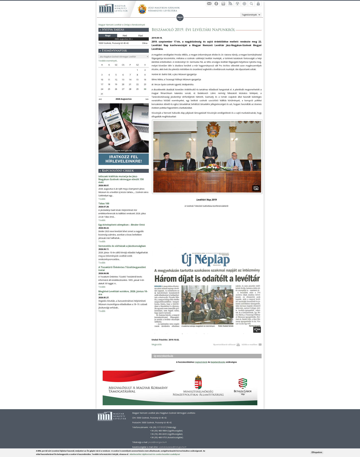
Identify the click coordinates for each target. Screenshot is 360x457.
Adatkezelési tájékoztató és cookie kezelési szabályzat (155, 454)
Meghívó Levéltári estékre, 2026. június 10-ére (123, 293)
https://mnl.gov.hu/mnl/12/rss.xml (230, 3)
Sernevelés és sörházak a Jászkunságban (122, 245)
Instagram (223, 3)
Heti (125, 35)
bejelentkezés (218, 362)
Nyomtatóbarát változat (224, 344)
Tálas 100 (103, 203)
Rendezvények (138, 24)
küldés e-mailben (249, 344)
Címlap (127, 24)
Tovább (101, 199)
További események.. (108, 60)
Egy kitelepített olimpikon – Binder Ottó (121, 224)
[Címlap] (113, 8)
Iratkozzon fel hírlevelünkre (209, 3)
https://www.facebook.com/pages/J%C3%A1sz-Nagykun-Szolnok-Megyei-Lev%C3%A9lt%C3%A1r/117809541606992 (216, 3)
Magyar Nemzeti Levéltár (110, 24)
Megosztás (157, 344)
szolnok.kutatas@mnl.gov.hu (172, 447)
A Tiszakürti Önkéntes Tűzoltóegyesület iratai (122, 269)
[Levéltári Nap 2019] (207, 193)
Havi (140, 35)
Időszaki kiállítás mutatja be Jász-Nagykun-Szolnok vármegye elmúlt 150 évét (121, 179)
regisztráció (201, 362)
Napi (108, 35)
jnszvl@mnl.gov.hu (157, 442)
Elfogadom (317, 452)
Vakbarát (237, 3)
